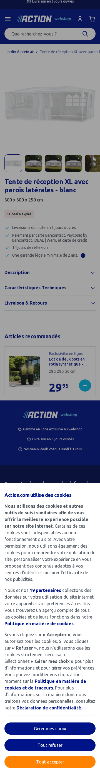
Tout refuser (50, 745)
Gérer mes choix (50, 728)
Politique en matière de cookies (39, 623)
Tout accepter (50, 761)
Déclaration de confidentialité (48, 707)
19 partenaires (45, 590)
